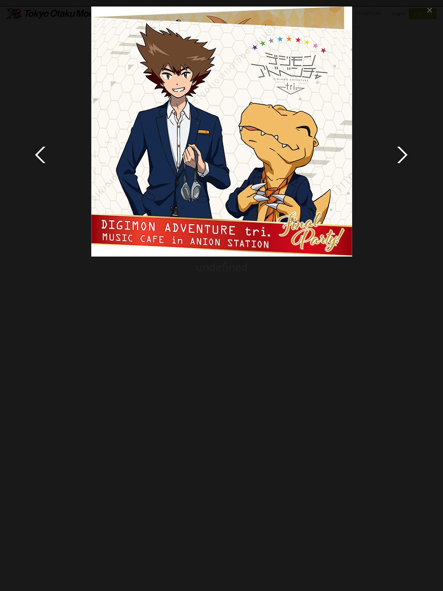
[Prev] (40, 155)
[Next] (402, 155)
